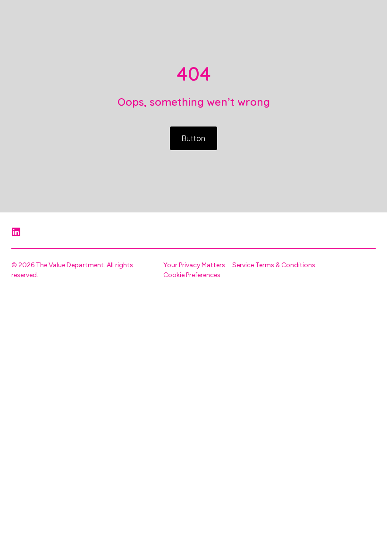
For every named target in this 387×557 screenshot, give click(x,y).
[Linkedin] (16, 232)
